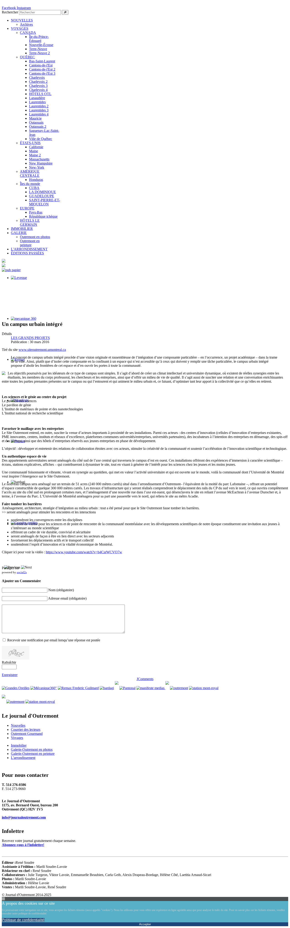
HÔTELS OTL (40, 94)
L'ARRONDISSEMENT (29, 249)
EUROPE (27, 208)
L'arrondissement (23, 758)
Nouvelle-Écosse (41, 45)
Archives (26, 24)
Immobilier (19, 745)
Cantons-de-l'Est (41, 65)
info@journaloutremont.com (24, 817)
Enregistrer (9, 675)
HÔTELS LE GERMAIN (30, 222)
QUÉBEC (27, 57)
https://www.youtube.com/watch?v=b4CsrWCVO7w (84, 552)
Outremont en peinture (30, 243)
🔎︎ (65, 12)
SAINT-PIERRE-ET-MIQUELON (44, 202)
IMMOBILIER (22, 229)
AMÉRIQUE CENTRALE (29, 173)
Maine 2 (35, 155)
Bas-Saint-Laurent (42, 61)
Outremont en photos (35, 237)
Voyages (17, 738)
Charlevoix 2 (38, 82)
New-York (36, 167)
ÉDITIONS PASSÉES (27, 253)
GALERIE (19, 233)
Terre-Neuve (38, 49)
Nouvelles (18, 725)
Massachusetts (39, 159)
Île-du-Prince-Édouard (39, 39)
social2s (22, 572)
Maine (33, 151)
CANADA (28, 32)
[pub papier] (11, 270)
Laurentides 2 (38, 106)
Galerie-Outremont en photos (32, 749)
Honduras (36, 180)
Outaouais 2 (37, 126)
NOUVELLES (22, 20)
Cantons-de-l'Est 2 (42, 69)
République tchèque (43, 216)
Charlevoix (37, 77)
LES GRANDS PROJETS (30, 338)
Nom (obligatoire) (61, 590)
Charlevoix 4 (38, 90)
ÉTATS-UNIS (30, 143)
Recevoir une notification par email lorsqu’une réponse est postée (53, 640)
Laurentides (37, 102)
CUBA (34, 188)
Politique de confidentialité (23, 920)
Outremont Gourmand (27, 734)
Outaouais (36, 122)
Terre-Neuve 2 (39, 53)
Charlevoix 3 (38, 86)
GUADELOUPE (41, 196)
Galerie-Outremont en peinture (33, 754)
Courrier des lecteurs (25, 729)
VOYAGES (19, 28)
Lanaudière (37, 98)
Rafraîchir (9, 662)
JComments (145, 679)
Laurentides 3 (38, 110)
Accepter (145, 924)
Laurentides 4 (38, 114)
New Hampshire (41, 163)
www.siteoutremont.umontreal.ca (42, 350)
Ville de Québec (40, 139)
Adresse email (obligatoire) (67, 598)
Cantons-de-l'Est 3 (42, 73)
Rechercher (10, 12)
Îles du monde (30, 184)
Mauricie (35, 118)
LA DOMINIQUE (42, 192)
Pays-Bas (35, 212)
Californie (36, 147)
